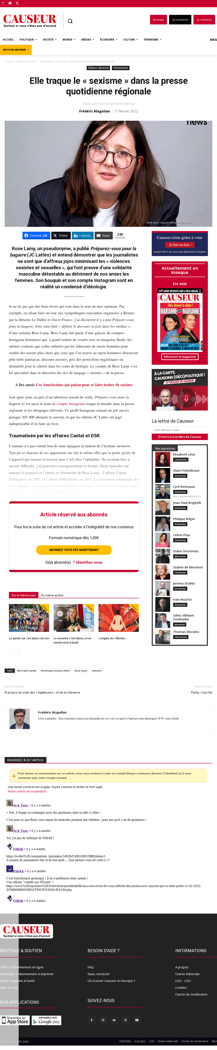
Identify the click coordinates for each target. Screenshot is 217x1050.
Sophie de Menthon (188, 567)
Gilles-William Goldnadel (183, 617)
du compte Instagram (68, 403)
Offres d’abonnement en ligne (21, 967)
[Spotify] (10, 4)
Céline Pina (181, 535)
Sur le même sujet (23, 595)
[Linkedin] (114, 1020)
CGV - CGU (183, 981)
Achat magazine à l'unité (17, 981)
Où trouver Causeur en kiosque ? (111, 981)
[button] (70, 21)
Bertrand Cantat (27, 670)
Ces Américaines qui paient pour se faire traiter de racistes (84, 384)
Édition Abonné (26, 61)
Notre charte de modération (27, 791)
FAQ (91, 967)
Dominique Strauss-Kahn (55, 670)
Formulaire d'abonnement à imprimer (27, 974)
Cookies (181, 987)
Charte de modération (191, 994)
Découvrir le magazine (180, 357)
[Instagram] (103, 1020)
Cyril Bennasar (184, 487)
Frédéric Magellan (94, 111)
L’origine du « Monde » (113, 638)
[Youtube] (137, 1020)
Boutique (28, 3)
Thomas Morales (186, 632)
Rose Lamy (81, 670)
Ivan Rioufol (182, 599)
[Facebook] (3, 4)
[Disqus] (108, 851)
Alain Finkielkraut (186, 470)
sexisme (97, 670)
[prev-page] (11, 652)
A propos (182, 967)
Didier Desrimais (186, 551)
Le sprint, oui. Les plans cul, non (29, 638)
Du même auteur (52, 595)
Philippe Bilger (184, 519)
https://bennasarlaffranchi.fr (187, 496)
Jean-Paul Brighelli (187, 503)
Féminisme (120, 68)
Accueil (9, 61)
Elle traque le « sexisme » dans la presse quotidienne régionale (108, 86)
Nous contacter (99, 974)
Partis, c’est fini (201, 692)
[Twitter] (17, 4)
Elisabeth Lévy (184, 454)
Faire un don (9, 987)
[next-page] (18, 652)
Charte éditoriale (187, 974)
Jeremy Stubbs (184, 583)
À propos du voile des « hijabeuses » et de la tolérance (42, 692)
